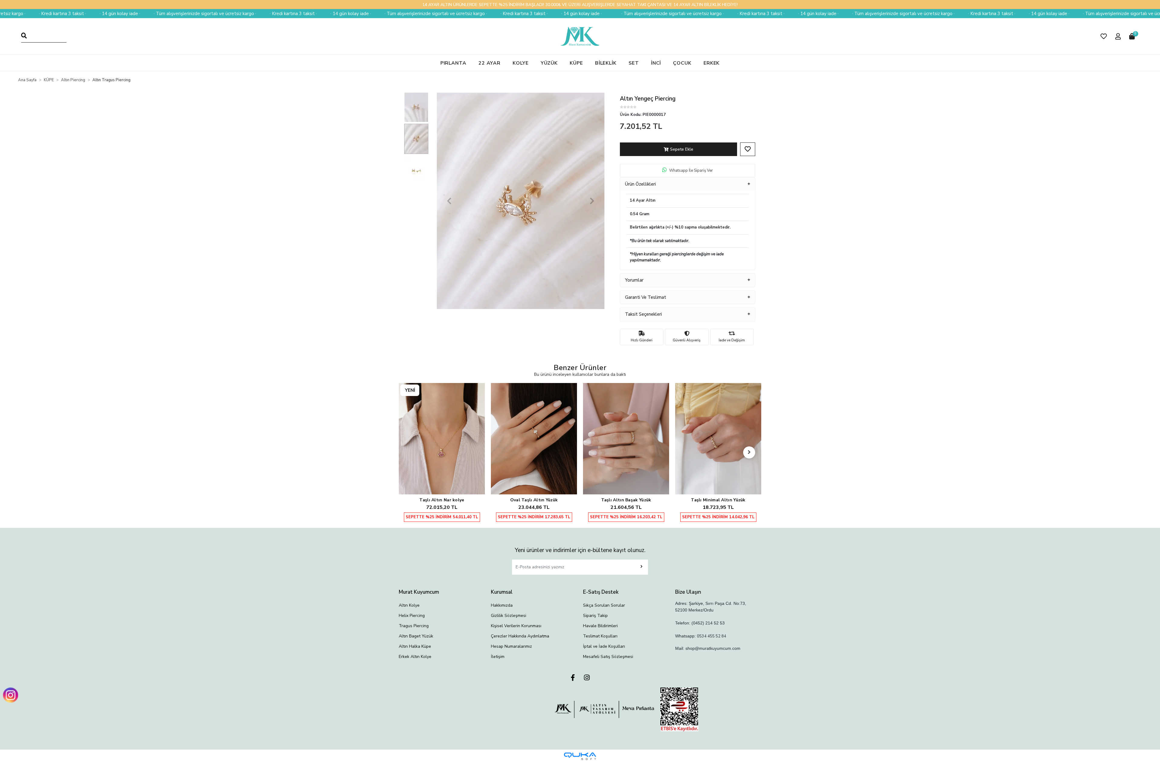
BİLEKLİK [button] (606, 63)
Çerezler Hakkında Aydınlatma (520, 636)
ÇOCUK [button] (682, 63)
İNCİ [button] (656, 63)
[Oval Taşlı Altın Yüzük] (442, 438)
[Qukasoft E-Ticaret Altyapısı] (580, 756)
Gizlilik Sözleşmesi (508, 615)
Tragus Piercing (414, 626)
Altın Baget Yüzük (416, 636)
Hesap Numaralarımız (511, 646)
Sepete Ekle (681, 149)
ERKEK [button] (712, 63)
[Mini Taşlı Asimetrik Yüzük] (718, 426)
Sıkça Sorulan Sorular (604, 605)
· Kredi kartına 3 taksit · (221, 14)
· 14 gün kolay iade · (48, 14)
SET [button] (634, 63)
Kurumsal (502, 592)
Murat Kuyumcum (419, 592)
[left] (410, 452)
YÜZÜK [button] (549, 63)
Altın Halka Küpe (415, 646)
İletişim (497, 656)
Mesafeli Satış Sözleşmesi (608, 656)
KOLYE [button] (521, 63)
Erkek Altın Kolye (415, 656)
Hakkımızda (502, 605)
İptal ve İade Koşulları (604, 646)
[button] (1103, 36)
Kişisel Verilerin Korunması (516, 626)
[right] (749, 452)
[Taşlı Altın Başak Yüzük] (534, 438)
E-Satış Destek (601, 592)
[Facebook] (573, 678)
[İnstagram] (587, 678)
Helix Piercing (412, 615)
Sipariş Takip (595, 615)
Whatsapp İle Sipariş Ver (691, 170)
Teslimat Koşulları (600, 636)
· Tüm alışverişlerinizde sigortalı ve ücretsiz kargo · (133, 14)
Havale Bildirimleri (600, 626)
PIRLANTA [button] (453, 63)
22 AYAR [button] (489, 63)
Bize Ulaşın (688, 592)
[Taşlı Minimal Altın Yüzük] (626, 438)
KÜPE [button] (576, 63)
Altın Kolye (409, 605)
